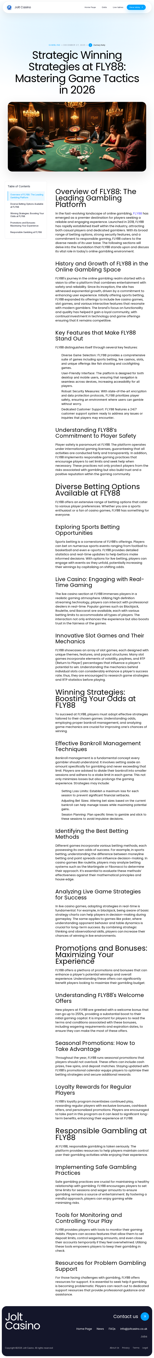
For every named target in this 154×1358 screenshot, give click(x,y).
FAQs (112, 1329)
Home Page (84, 1329)
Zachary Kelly (99, 45)
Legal (145, 1347)
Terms (136, 1347)
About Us (114, 1347)
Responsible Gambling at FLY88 (26, 232)
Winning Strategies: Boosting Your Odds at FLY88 (27, 214)
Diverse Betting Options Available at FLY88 (26, 205)
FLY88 (137, 213)
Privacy (126, 1347)
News (100, 1329)
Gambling (54, 45)
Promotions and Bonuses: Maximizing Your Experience (24, 224)
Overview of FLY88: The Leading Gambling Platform (26, 196)
